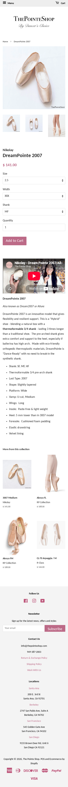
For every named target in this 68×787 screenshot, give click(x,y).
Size (5, 173)
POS (43, 759)
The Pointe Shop (31, 759)
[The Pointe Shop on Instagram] (34, 602)
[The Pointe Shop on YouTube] (42, 602)
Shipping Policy (34, 664)
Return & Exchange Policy (34, 658)
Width (6, 189)
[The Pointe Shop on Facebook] (26, 602)
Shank (6, 205)
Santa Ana (34, 688)
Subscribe (55, 629)
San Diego (34, 737)
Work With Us (34, 670)
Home (5, 42)
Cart (62, 3)
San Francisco (34, 721)
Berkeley (34, 705)
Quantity (8, 220)
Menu (10, 3)
